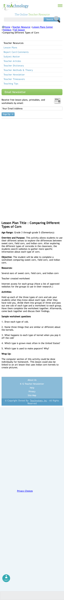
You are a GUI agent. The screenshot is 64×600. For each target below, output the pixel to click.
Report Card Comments (16, 52)
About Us (32, 380)
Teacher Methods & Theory (18, 70)
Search (52, 19)
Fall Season (19, 29)
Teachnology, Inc (38, 400)
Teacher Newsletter (14, 74)
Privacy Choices (25, 491)
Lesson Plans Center (42, 27)
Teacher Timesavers (14, 79)
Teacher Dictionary (14, 65)
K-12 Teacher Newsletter (32, 384)
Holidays (7, 29)
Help (32, 387)
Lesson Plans (10, 47)
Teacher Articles (12, 61)
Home (7, 27)
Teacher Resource (21, 27)
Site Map (32, 395)
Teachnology (15, 5)
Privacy (32, 391)
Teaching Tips (11, 83)
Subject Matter (12, 56)
